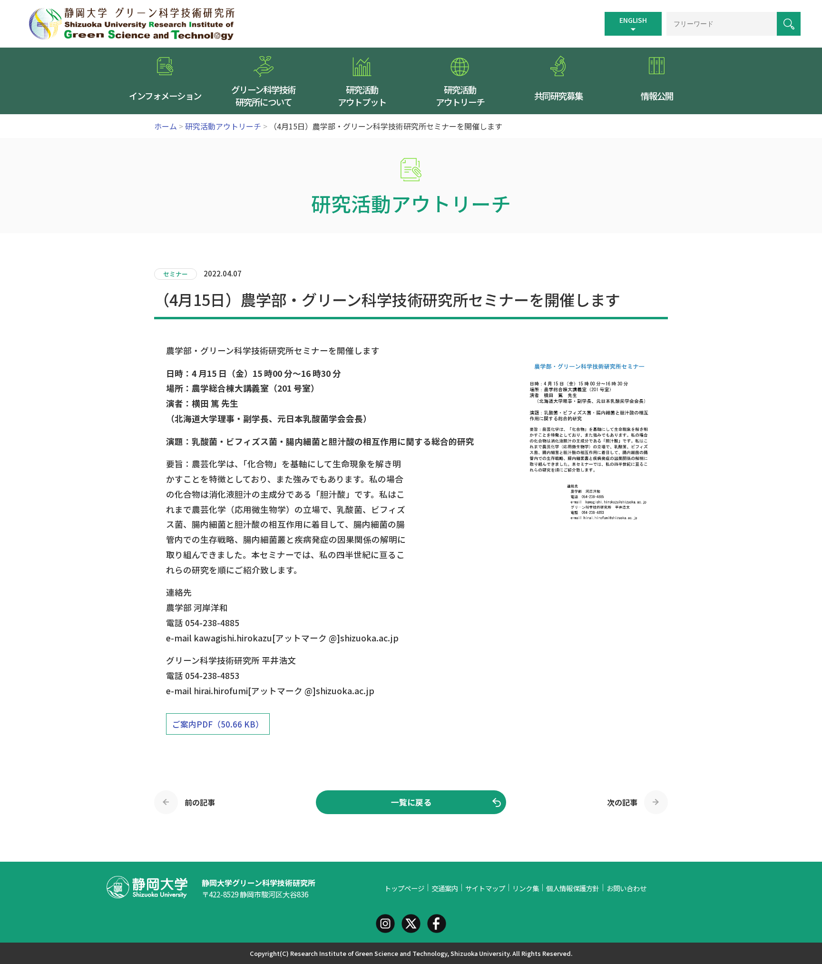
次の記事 (622, 802)
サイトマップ (485, 888)
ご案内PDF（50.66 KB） (218, 724)
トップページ (404, 888)
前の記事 (200, 802)
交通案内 (444, 888)
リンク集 (525, 888)
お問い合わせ (626, 888)
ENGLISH (633, 20)
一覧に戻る (411, 802)
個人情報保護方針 (572, 888)
